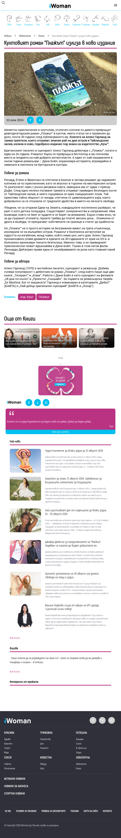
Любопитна (83, 757)
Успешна (81, 733)
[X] (37, 403)
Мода (6, 752)
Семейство (45, 739)
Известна (46, 757)
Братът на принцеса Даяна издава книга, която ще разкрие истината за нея (94, 341)
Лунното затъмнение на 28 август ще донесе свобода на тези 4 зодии (72, 575)
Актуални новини (14, 779)
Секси (8, 757)
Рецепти (44, 748)
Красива (9, 733)
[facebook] (29, 403)
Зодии (78, 752)
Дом (42, 743)
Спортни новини (14, 793)
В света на (81, 748)
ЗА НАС (8, 811)
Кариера (79, 739)
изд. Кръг (26, 297)
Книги (78, 768)
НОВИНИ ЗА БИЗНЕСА (16, 786)
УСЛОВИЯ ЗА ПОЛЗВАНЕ (26, 811)
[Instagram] (46, 403)
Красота (8, 743)
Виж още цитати (60, 431)
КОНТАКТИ (107, 811)
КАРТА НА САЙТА (91, 811)
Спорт (7, 748)
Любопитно (81, 764)
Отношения (9, 768)
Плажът (44, 297)
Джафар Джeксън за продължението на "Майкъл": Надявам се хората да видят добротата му (73, 543)
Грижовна (46, 733)
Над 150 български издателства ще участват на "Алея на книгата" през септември (59, 342)
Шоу (42, 768)
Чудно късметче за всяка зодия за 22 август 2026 (74, 451)
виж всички (15, 638)
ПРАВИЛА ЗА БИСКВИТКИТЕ (53, 811)
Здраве (7, 739)
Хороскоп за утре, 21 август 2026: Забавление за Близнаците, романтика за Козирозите (73, 480)
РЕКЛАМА (75, 811)
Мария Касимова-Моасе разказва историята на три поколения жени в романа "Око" (21, 341)
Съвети (7, 764)
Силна (78, 743)
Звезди (43, 764)
